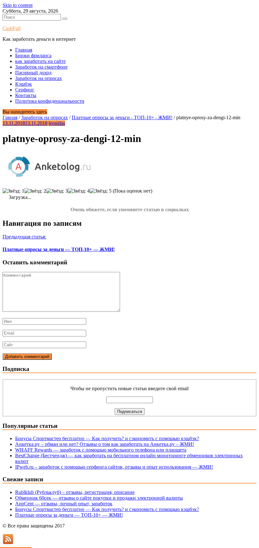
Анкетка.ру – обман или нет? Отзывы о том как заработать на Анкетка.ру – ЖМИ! (104, 444)
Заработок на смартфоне (41, 67)
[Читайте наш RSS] (8, 542)
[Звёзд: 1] (13, 191)
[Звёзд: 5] (100, 191)
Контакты (25, 95)
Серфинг (24, 89)
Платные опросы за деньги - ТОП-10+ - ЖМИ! (122, 117)
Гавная (10, 117)
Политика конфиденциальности (49, 101)
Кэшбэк (23, 84)
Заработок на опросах (38, 78)
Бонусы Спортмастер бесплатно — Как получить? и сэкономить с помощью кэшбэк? (107, 438)
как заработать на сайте (40, 61)
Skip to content (18, 5)
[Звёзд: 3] (57, 191)
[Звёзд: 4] (79, 191)
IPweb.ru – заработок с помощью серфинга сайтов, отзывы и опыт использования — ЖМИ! (114, 467)
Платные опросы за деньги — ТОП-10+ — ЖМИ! (69, 515)
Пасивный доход (33, 72)
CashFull (12, 28)
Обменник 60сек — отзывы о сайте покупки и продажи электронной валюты (99, 498)
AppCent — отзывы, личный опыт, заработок (63, 503)
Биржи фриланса (33, 55)
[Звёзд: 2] (35, 191)
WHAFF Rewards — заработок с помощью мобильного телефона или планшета (100, 450)
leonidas (57, 123)
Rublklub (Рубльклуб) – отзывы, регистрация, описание (75, 492)
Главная (23, 49)
